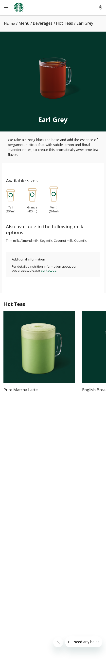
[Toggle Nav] (9, 7)
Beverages (43, 23)
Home (9, 23)
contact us (48, 270)
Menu (23, 23)
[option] (39, 356)
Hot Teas (64, 23)
